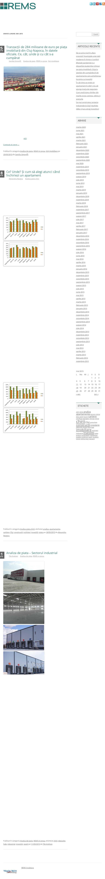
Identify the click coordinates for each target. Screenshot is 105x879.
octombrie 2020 (82, 157)
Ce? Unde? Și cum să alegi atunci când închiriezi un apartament (33, 173)
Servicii (20, 16)
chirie (97, 419)
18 (77, 387)
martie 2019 (81, 190)
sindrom (85, 437)
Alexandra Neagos (16, 179)
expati (85, 427)
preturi (78, 435)
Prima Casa (89, 16)
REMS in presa (53, 16)
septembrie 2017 (83, 213)
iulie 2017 (80, 219)
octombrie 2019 (82, 170)
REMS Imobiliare (27, 868)
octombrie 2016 (82, 242)
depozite (61, 841)
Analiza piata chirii (32, 179)
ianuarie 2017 (81, 232)
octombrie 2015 (82, 279)
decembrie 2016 (82, 236)
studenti (96, 437)
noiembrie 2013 (82, 335)
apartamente (54, 529)
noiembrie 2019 (82, 166)
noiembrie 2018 (82, 199)
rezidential (93, 435)
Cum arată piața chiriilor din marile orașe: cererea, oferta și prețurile (88, 95)
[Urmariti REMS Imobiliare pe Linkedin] (94, 4)
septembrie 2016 (83, 246)
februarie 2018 (82, 206)
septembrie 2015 (83, 282)
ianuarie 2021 (81, 147)
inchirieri (27, 532)
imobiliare (83, 429)
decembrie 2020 (82, 150)
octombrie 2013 (82, 338)
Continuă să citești (11, 144)
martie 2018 (81, 203)
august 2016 (81, 249)
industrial (11, 844)
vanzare (92, 439)
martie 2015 (81, 302)
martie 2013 (81, 354)
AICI (25, 138)
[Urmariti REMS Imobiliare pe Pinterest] (97, 4)
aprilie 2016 (80, 262)
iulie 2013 (80, 345)
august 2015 (81, 285)
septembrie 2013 (83, 341)
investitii (34, 532)
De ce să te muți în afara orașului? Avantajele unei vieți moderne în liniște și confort (88, 56)
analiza (46, 529)
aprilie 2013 (80, 351)
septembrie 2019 (83, 173)
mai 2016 (79, 259)
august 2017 (81, 216)
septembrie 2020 (83, 160)
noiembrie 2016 (82, 239)
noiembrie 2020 (82, 153)
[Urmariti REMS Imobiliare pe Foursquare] (100, 4)
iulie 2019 (80, 180)
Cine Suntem (5, 16)
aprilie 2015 (80, 298)
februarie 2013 (82, 358)
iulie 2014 (80, 328)
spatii (26, 844)
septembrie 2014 (83, 321)
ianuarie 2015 (81, 308)
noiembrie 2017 (82, 209)
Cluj (11, 532)
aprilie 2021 (80, 137)
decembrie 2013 (82, 331)
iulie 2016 (80, 252)
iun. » (96, 394)
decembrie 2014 (82, 312)
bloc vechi (79, 417)
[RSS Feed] (103, 4)
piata (41, 532)
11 (77, 384)
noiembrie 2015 (82, 275)
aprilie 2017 (80, 226)
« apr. (78, 394)
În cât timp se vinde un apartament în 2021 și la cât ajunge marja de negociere (87, 85)
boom (86, 417)
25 (77, 391)
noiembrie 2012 (82, 361)
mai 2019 (79, 186)
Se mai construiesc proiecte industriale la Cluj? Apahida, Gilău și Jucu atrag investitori (87, 105)
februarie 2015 (82, 305)
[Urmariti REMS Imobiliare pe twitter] (91, 4)
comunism (93, 422)
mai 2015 (79, 295)
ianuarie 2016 (81, 269)
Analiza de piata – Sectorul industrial (31, 553)
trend (78, 439)
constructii (18, 532)
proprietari (86, 435)
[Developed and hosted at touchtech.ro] (10, 873)
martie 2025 (81, 127)
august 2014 (81, 325)
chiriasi (92, 419)
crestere (95, 425)
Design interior (72, 16)
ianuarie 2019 (81, 193)
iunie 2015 (80, 292)
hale (5, 844)
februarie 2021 (82, 143)
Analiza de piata (29, 61)
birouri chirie (95, 414)
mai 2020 (79, 163)
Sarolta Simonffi (15, 61)
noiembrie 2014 (82, 315)
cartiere (6, 532)
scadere (79, 437)
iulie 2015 (80, 288)
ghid (89, 427)
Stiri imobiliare (35, 16)
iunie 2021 (80, 130)
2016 (81, 412)
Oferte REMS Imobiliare (10, 22)
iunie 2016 (80, 255)
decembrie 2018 (82, 196)
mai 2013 (79, 348)
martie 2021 (81, 140)
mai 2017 (79, 223)
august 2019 (81, 176)
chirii (55, 841)
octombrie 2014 (82, 318)
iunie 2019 (80, 183)
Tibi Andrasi (13, 556)
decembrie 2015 (82, 272)
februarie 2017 (82, 229)
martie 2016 (81, 265)
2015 (77, 412)
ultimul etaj (85, 439)
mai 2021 (79, 133)
